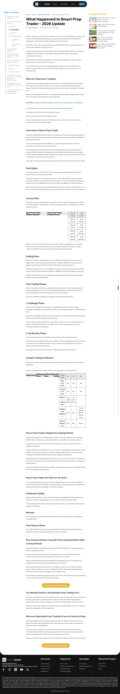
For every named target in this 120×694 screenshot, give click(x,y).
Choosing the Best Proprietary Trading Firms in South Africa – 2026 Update (58, 102)
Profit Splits (12, 26)
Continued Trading (14, 65)
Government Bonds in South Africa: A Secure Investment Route (106, 19)
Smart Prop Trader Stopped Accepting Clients (13, 55)
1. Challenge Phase (15, 40)
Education (102, 663)
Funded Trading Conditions (12, 50)
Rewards (82, 669)
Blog (34, 14)
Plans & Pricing (65, 669)
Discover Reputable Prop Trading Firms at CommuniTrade (14, 91)
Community (83, 663)
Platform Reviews (44, 14)
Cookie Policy (45, 663)
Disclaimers (44, 671)
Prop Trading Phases (15, 36)
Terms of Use (45, 669)
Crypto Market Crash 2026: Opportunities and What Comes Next (106, 46)
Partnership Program (67, 666)
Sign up (73, 4)
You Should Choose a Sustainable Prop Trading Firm (14, 85)
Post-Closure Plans (14, 72)
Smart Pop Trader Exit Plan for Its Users (14, 61)
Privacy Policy (45, 666)
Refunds (11, 68)
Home (28, 14)
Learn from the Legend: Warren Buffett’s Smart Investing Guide (105, 39)
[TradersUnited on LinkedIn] (15, 669)
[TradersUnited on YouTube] (21, 669)
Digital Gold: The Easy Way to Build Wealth (106, 25)
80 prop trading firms (42, 452)
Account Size (14, 30)
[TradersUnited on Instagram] (9, 669)
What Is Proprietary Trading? (13, 17)
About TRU (63, 663)
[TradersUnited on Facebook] (3, 669)
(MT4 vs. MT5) (78, 152)
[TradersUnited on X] (27, 669)
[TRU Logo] (42, 4)
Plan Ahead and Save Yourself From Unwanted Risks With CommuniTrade (14, 77)
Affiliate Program (65, 671)
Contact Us (102, 666)
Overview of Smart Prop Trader (14, 22)
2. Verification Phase (16, 45)
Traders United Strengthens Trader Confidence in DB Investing (106, 32)
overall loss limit (51, 318)
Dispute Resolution (85, 666)
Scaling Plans (13, 33)
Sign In (82, 4)
